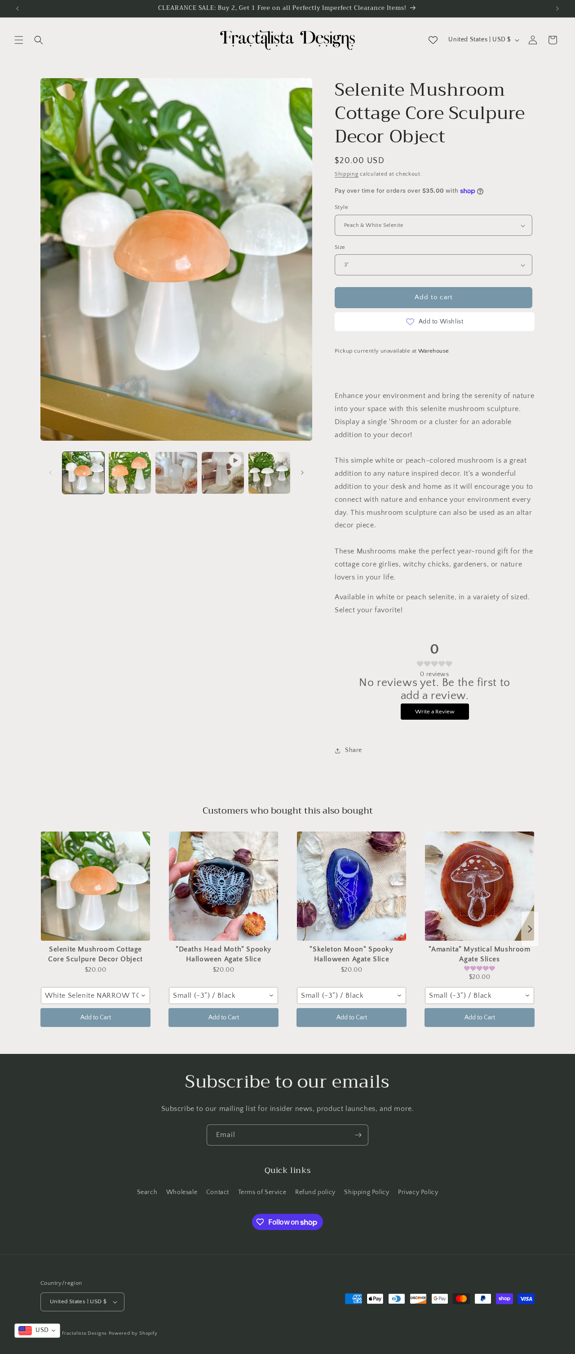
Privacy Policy (418, 1192)
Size (340, 247)
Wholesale (181, 1192)
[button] (19, 40)
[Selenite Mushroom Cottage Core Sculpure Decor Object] (95, 886)
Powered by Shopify (133, 1333)
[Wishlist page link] (433, 39)
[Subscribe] (358, 1135)
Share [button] (353, 750)
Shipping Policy (366, 1192)
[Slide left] (50, 472)
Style (341, 207)
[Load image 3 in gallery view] (176, 473)
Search (147, 1192)
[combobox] (95, 995)
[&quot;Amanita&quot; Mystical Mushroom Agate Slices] (479, 886)
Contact (217, 1192)
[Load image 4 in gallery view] (269, 473)
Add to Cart (95, 1017)
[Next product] (530, 929)
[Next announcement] (557, 8)
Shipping (346, 174)
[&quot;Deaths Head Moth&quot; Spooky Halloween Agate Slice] (223, 886)
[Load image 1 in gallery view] (83, 473)
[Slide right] (302, 472)
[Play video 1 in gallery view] (222, 473)
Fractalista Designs (84, 1333)
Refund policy (315, 1192)
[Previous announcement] (17, 8)
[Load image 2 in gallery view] (129, 473)
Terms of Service (262, 1192)
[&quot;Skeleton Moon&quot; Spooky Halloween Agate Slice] (351, 886)
